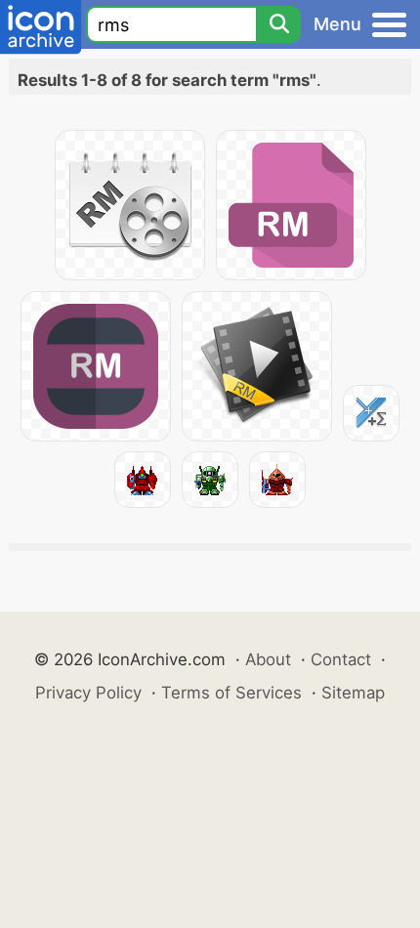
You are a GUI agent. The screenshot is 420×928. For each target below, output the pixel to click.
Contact (341, 659)
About (268, 659)
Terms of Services (231, 692)
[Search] (278, 24)
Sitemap (353, 692)
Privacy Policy (88, 692)
